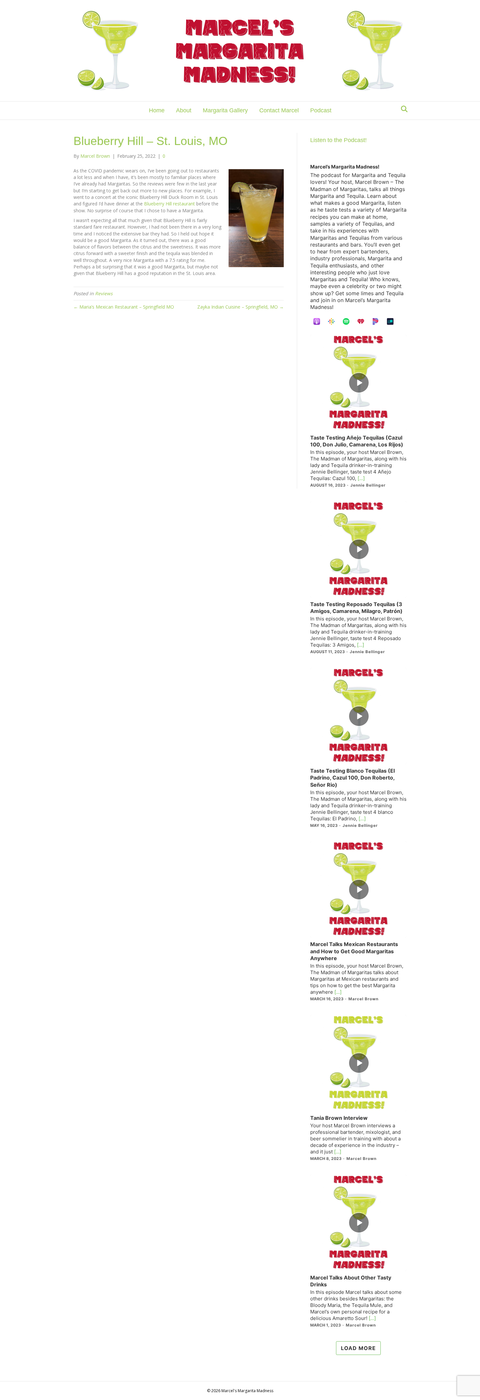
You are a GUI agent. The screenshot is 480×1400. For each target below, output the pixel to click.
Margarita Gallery (225, 110)
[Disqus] (178, 405)
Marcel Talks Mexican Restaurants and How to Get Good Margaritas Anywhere (354, 951)
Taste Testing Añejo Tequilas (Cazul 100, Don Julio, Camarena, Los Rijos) (356, 441)
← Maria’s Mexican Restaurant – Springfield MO (123, 307)
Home (157, 110)
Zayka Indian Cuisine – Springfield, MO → (240, 307)
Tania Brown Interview (339, 1118)
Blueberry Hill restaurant (169, 204)
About (183, 110)
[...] (360, 478)
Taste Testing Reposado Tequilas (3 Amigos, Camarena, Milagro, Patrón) (356, 607)
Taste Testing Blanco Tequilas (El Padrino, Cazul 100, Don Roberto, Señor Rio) (352, 777)
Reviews (104, 293)
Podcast (320, 110)
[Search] (402, 109)
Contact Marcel (279, 110)
